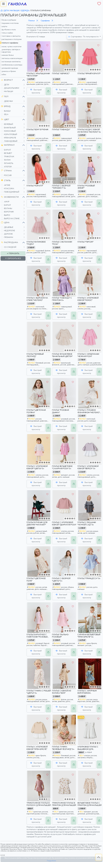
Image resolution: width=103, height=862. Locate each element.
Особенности (11, 197)
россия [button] (8, 175)
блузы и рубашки (9, 20)
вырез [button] (7, 215)
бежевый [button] (8, 124)
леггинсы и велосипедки (12, 58)
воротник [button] (9, 212)
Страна (8, 170)
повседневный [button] (11, 192)
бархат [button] (7, 150)
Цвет (6, 119)
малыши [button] (8, 91)
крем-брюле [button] (10, 138)
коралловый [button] (10, 134)
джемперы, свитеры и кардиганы (11, 50)
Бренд (7, 106)
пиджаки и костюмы (10, 23)
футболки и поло (9, 29)
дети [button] (6, 84)
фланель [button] (8, 163)
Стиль (7, 180)
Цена (6, 222)
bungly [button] (7, 111)
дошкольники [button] (11, 88)
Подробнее (51, 860)
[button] (2, 85)
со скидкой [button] (10, 247)
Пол (6, 96)
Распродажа (11, 242)
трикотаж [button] (9, 156)
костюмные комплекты (11, 61)
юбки (4, 74)
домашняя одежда (10, 68)
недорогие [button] (9, 230)
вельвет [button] (8, 153)
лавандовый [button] (10, 141)
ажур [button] (6, 201)
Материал (9, 145)
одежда (25, 10)
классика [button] (9, 188)
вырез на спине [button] (12, 218)
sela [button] (6, 114)
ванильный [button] (10, 127)
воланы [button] (8, 208)
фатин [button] (7, 160)
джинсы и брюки (9, 71)
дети (6, 10)
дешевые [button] (8, 227)
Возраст (8, 80)
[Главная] (1, 10)
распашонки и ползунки (12, 39)
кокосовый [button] (10, 131)
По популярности (85, 36)
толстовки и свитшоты (11, 36)
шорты (4, 26)
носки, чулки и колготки (11, 46)
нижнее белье (8, 55)
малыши (14, 10)
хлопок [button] (8, 166)
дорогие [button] (8, 234)
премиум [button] (8, 237)
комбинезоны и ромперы (12, 65)
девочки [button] (8, 101)
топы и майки (7, 33)
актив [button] (7, 185)
